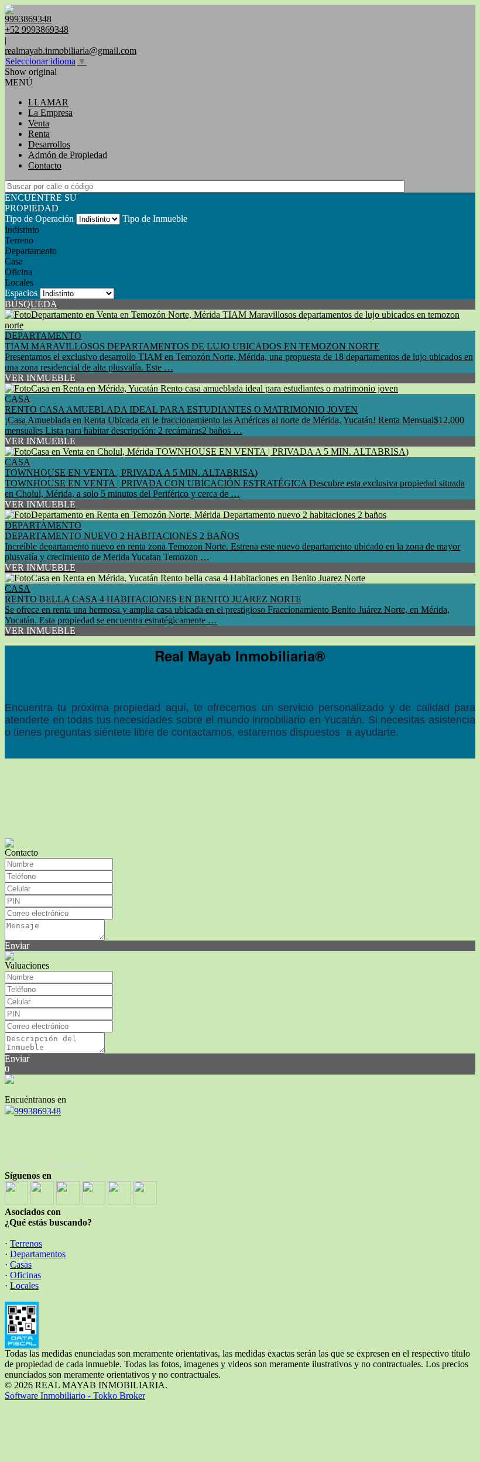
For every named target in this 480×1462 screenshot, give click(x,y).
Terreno (19, 240)
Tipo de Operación (39, 219)
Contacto (44, 165)
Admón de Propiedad (67, 155)
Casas (21, 1264)
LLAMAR (48, 102)
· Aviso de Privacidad (44, 1165)
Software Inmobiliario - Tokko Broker (75, 1396)
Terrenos (26, 1243)
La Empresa (50, 113)
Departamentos (38, 1254)
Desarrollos (49, 144)
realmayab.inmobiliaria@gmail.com (70, 51)
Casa (14, 261)
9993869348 (37, 1111)
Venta (38, 123)
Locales (19, 282)
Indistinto (22, 230)
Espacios (21, 293)
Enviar (17, 945)
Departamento (31, 251)
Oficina (18, 272)
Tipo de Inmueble (154, 219)
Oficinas (25, 1275)
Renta (39, 134)
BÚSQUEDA (31, 304)
